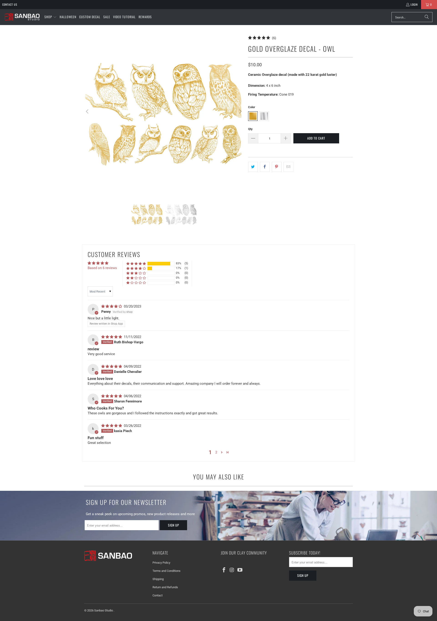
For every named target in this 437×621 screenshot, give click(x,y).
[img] (112, 306)
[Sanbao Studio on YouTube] (239, 570)
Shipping (158, 579)
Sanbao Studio (104, 610)
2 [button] (216, 452)
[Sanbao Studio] (22, 17)
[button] (50, 17)
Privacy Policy (161, 562)
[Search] (426, 17)
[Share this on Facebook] (265, 167)
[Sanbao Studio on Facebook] (224, 570)
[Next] (240, 111)
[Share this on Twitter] (253, 167)
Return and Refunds (165, 587)
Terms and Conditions (166, 571)
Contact (157, 595)
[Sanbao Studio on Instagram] (232, 570)
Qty (250, 129)
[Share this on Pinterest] (277, 167)
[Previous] (87, 111)
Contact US (9, 4)
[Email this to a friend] (288, 167)
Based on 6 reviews (102, 268)
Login (414, 4)
